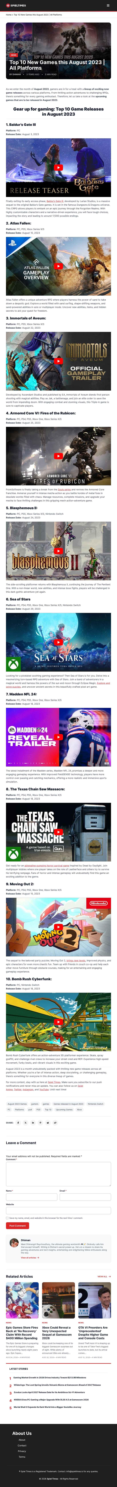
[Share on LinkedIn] (33, 1123)
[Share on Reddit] (48, 1123)
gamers (34, 1104)
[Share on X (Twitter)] (25, 1123)
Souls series (64, 489)
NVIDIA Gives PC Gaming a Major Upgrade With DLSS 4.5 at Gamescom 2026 (51, 1399)
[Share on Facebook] (18, 1123)
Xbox (79, 1109)
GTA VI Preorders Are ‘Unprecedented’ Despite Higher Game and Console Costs (93, 1333)
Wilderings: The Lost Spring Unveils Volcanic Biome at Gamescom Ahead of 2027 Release (57, 1385)
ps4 (30, 1109)
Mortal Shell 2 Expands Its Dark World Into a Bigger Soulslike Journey (47, 1407)
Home (8, 14)
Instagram (28, 1089)
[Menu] (108, 5)
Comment (11, 1159)
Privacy (22, 1451)
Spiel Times (54, 1082)
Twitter (17, 1089)
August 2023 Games (17, 1104)
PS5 (38, 1109)
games (46, 1104)
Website (10, 1204)
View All (102, 1276)
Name (9, 1191)
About (22, 1439)
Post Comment (17, 1225)
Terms (22, 1456)
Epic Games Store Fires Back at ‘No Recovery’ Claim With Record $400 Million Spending (22, 1333)
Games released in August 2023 (68, 1104)
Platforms (19, 1109)
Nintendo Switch (95, 1104)
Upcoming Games (64, 1109)
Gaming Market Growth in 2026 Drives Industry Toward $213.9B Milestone (49, 1377)
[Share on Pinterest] (40, 1123)
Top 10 (48, 1109)
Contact (22, 1445)
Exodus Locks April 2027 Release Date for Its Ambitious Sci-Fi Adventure (49, 1392)
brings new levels (76, 960)
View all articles (28, 1257)
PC (9, 1109)
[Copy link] (55, 1123)
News (8, 1323)
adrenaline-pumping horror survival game (47, 865)
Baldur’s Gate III (55, 201)
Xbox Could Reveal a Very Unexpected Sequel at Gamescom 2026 (57, 1333)
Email (63, 1191)
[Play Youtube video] (58, 167)
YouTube (44, 1089)
